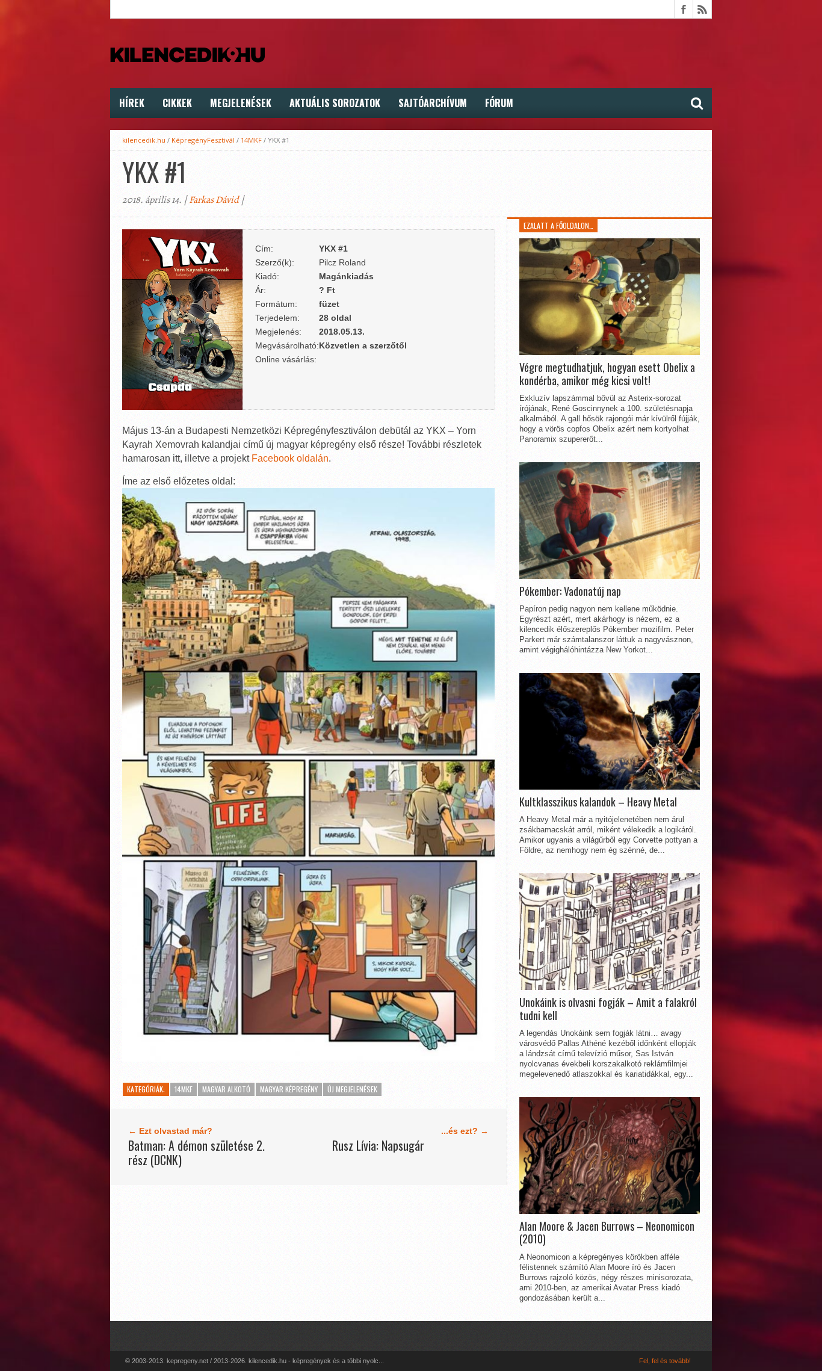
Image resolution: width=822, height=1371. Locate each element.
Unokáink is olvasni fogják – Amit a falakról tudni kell (608, 1009)
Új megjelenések (352, 1089)
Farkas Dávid (214, 199)
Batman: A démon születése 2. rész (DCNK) (196, 1152)
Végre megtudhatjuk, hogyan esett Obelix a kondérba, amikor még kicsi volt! (607, 374)
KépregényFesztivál (203, 139)
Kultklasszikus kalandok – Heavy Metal (598, 802)
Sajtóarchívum (432, 103)
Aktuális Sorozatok (334, 103)
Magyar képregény (289, 1089)
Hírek (131, 103)
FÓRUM (499, 103)
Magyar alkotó (226, 1089)
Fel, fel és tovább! (665, 1360)
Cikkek (177, 103)
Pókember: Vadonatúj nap (570, 591)
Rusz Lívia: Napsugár (378, 1145)
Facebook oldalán (290, 458)
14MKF (251, 139)
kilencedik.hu (143, 139)
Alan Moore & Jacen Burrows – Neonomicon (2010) (606, 1233)
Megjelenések (240, 103)
